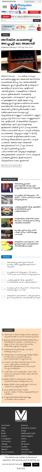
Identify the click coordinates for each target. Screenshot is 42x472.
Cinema (4, 436)
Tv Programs (6, 439)
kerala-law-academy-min (12, 166)
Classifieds (8, 330)
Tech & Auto (6, 441)
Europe (23, 431)
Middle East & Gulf (28, 433)
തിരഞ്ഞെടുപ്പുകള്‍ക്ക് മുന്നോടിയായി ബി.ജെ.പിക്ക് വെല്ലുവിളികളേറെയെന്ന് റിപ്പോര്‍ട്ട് (27, 186)
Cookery (24, 447)
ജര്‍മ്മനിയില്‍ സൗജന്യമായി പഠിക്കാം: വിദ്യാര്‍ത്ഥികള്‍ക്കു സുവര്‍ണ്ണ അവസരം (18, 381)
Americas (24, 425)
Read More (21, 469)
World (3, 433)
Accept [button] (27, 465)
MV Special (25, 444)
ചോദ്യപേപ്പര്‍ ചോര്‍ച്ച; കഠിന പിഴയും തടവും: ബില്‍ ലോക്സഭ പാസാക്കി (26, 233)
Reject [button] (36, 465)
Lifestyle (4, 444)
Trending (6, 257)
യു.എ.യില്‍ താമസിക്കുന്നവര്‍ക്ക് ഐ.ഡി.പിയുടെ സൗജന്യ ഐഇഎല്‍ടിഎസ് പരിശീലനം (21, 392)
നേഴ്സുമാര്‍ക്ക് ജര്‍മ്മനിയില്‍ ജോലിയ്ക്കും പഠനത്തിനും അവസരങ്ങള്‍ (17, 399)
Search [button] (37, 20)
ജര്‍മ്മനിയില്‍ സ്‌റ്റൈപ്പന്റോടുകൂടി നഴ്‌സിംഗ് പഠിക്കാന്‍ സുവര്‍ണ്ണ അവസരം (20, 386)
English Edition (9, 1)
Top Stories (5, 425)
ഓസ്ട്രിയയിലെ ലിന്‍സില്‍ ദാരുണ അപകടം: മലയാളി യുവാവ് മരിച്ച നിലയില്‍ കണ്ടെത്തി (27, 221)
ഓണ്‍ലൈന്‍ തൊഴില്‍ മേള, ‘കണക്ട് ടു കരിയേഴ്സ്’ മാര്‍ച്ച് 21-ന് (18, 351)
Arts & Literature (7, 452)
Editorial (4, 449)
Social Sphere (6, 447)
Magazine (5, 455)
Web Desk (29, 47)
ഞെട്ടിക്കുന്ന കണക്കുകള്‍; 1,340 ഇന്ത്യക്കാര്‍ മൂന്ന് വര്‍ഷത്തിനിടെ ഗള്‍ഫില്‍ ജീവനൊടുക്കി (27, 244)
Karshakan (25, 449)
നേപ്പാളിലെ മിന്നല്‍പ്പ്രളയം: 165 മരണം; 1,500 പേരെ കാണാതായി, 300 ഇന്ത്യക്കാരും (28, 198)
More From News (9, 179)
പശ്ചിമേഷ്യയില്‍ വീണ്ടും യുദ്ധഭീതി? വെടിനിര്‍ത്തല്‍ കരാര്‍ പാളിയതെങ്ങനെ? (28, 209)
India (3, 431)
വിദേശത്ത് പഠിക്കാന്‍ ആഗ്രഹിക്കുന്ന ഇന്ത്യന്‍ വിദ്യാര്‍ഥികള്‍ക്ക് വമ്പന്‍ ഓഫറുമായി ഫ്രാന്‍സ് (21, 336)
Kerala (5, 35)
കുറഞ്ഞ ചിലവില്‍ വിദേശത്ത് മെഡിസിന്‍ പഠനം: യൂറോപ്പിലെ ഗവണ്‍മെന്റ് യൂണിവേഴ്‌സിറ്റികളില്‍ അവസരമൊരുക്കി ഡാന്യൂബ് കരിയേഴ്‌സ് (19, 366)
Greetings (24, 455)
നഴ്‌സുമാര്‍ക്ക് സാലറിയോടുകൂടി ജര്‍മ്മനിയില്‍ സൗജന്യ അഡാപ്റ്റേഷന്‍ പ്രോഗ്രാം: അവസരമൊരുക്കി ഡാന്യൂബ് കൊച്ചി (21, 357)
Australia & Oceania (28, 428)
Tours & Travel (26, 452)
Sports (23, 441)
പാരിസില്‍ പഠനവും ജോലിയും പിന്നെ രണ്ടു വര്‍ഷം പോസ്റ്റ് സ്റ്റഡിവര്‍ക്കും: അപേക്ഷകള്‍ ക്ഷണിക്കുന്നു (20, 374)
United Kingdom (27, 436)
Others (23, 439)
